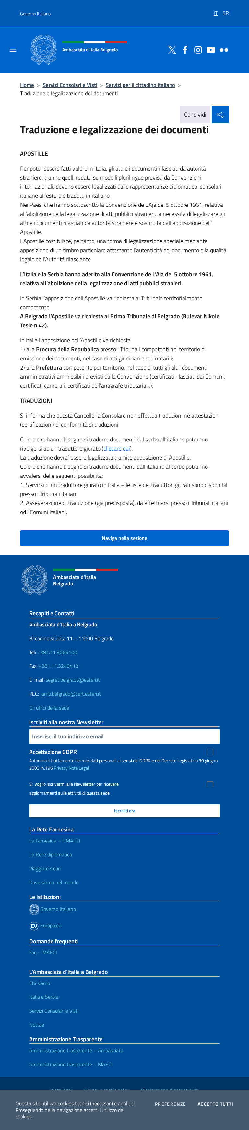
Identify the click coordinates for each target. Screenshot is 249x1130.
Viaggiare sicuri (45, 868)
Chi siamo (39, 983)
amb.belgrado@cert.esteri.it (71, 694)
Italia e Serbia (43, 997)
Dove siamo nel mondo (53, 882)
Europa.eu (50, 925)
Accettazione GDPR (53, 751)
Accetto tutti (215, 1104)
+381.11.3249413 (58, 666)
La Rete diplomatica (50, 854)
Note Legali (79, 767)
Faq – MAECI (43, 952)
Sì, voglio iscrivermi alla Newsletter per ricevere (74, 784)
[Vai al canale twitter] (170, 49)
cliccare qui (116, 448)
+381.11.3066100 (57, 652)
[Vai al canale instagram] (196, 49)
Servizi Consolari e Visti (70, 85)
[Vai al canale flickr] (222, 49)
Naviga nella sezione (124, 538)
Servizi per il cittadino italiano (140, 85)
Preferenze (170, 1104)
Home (27, 85)
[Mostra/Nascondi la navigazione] (13, 49)
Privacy (61, 767)
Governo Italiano (35, 13)
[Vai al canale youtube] (209, 49)
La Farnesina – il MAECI (54, 840)
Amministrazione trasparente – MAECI (71, 1064)
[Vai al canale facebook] (183, 49)
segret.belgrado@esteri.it (73, 680)
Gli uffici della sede (49, 708)
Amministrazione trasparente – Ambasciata (76, 1050)
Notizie (36, 1025)
